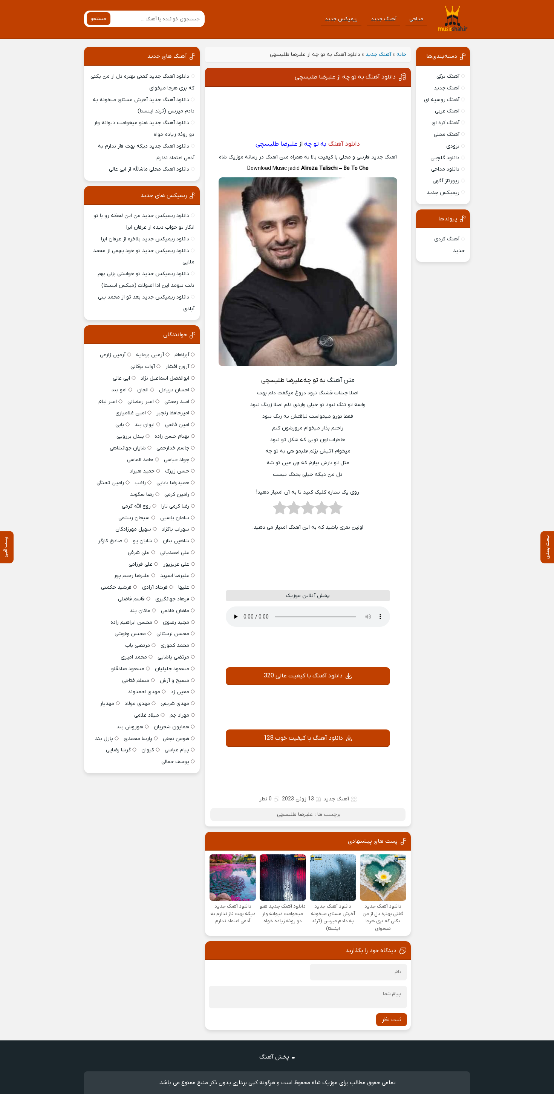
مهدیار (107, 703)
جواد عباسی (176, 459)
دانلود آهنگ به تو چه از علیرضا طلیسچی (345, 77)
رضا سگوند (142, 494)
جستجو (98, 18)
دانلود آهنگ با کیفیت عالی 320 (303, 676)
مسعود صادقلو (127, 668)
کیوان (147, 750)
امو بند (119, 390)
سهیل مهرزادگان (133, 529)
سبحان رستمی (134, 518)
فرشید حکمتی (116, 587)
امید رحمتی (176, 401)
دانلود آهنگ (344, 144)
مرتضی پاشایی (173, 657)
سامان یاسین (174, 518)
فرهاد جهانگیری (172, 599)
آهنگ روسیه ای (441, 99)
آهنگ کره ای (445, 122)
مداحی (416, 19)
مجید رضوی (176, 622)
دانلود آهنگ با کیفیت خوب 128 (303, 738)
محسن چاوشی (130, 633)
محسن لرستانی (172, 633)
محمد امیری (134, 657)
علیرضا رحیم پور (132, 575)
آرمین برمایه (150, 355)
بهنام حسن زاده (172, 436)
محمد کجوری (175, 645)
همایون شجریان (171, 727)
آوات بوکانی (142, 366)
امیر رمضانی (140, 401)
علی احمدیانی (174, 552)
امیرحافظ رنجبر (172, 413)
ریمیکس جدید (341, 19)
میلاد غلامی (146, 715)
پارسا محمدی (138, 738)
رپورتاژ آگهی (446, 181)
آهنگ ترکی (447, 76)
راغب (140, 482)
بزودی (452, 146)
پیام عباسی (177, 750)
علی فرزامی (141, 564)
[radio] (336, 510)
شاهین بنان (176, 541)
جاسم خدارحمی (172, 448)
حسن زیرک (177, 471)
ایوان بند (145, 424)
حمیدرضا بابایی (172, 482)
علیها (183, 587)
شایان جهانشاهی (128, 448)
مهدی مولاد (137, 703)
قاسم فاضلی (131, 599)
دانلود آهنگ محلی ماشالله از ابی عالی (149, 169)
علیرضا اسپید (174, 575)
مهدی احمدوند (144, 691)
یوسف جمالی (175, 761)
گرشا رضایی (118, 750)
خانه (401, 54)
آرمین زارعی (112, 355)
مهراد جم (179, 715)
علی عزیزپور (176, 564)
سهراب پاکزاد (175, 529)
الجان (142, 390)
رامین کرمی (176, 494)
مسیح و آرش (174, 680)
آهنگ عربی (447, 111)
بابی (119, 424)
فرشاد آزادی (155, 587)
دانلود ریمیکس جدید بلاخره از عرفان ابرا (145, 239)
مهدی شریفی (175, 703)
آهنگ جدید (383, 19)
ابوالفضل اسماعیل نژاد (165, 378)
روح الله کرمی (136, 506)
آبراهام (181, 355)
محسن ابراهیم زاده (131, 622)
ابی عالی (121, 378)
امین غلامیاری (130, 413)
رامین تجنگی (110, 482)
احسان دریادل (174, 390)
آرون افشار (177, 366)
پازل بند (104, 738)
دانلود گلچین (444, 158)
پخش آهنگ (274, 1057)
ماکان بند (140, 610)
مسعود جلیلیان (172, 668)
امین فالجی (177, 424)
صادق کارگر (110, 541)
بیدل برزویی (130, 436)
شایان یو (142, 541)
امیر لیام (107, 401)
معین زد (180, 691)
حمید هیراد (142, 471)
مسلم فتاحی (135, 680)
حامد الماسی (140, 459)
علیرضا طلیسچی (295, 814)
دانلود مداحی (445, 169)
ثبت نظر (391, 1019)
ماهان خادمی (175, 610)
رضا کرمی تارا (175, 506)
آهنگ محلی (446, 134)
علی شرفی (139, 552)
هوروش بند (129, 727)
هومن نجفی (176, 738)
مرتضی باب (137, 645)
